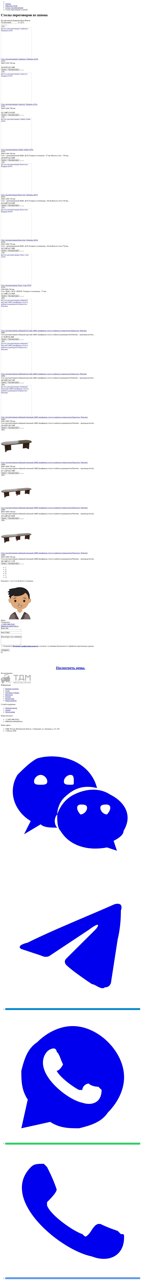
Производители (11, 708)
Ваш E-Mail (5, 632)
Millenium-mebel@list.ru (9, 626)
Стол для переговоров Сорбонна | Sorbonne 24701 (19, 59)
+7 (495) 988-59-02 (8, 624)
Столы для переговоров (14, 8)
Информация (6, 685)
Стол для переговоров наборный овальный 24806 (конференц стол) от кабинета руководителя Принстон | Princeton (44, 553)
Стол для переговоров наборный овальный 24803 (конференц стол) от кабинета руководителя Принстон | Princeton (44, 417)
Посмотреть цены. (70, 668)
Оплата (8, 697)
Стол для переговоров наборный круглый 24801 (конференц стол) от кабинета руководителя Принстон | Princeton (44, 331)
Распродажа (9, 699)
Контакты (9, 695)
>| (6, 577)
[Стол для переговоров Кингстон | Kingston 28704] (16, 239)
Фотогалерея (10, 712)
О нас (7, 691)
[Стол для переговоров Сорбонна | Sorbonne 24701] (16, 58)
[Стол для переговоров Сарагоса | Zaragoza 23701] (16, 103)
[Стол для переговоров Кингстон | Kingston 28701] (16, 193)
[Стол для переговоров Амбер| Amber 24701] (16, 148)
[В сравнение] (23, 115)
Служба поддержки (8, 704)
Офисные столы (11, 6)
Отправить (5, 650)
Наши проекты (11, 701)
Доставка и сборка (12, 693)
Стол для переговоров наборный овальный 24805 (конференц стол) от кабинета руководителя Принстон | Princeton (44, 508)
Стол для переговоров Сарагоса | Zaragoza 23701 (19, 104)
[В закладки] (21, 115)
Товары (8, 4)
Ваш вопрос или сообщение (11, 637)
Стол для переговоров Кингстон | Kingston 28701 (19, 195)
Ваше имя (4, 628)
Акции (7, 710)
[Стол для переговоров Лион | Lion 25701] (16, 284)
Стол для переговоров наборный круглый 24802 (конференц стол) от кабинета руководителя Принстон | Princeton (44, 374)
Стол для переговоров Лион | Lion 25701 (16, 285)
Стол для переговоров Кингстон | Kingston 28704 (19, 240)
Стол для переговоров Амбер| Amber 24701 (17, 150)
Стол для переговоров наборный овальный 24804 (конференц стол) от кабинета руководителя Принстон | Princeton (44, 462)
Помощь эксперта (12, 689)
